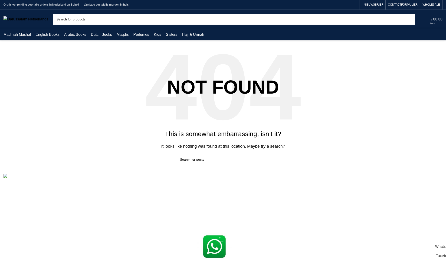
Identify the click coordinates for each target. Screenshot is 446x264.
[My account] (425, 19)
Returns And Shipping (133, 204)
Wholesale (124, 221)
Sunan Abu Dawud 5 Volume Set (253, 212)
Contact (121, 195)
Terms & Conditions (131, 186)
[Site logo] (25, 19)
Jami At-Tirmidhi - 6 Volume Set (252, 204)
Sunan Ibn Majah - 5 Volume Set (253, 221)
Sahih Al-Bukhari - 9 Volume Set (252, 186)
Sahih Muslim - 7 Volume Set (250, 195)
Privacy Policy (126, 212)
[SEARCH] (409, 19)
